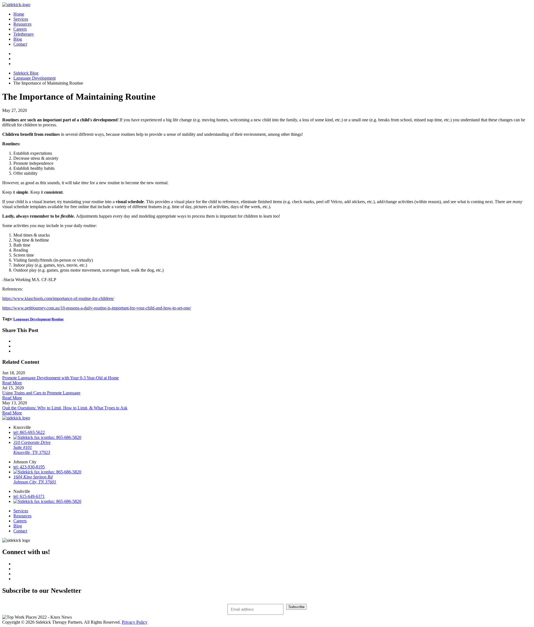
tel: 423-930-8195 (29, 466)
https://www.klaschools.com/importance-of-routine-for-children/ (58, 298)
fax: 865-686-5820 (64, 437)
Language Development (34, 78)
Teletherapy (23, 34)
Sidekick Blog (25, 73)
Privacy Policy (134, 622)
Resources (22, 24)
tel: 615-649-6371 (29, 496)
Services (20, 19)
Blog (17, 39)
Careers (20, 29)
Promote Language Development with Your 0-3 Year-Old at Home (60, 377)
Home (18, 14)
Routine (57, 319)
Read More (12, 382)
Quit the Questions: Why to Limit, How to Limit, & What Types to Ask (64, 407)
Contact (20, 44)
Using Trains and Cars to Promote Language (41, 392)
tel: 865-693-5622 (29, 432)
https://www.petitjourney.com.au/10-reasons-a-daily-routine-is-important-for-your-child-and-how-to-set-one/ (96, 308)
